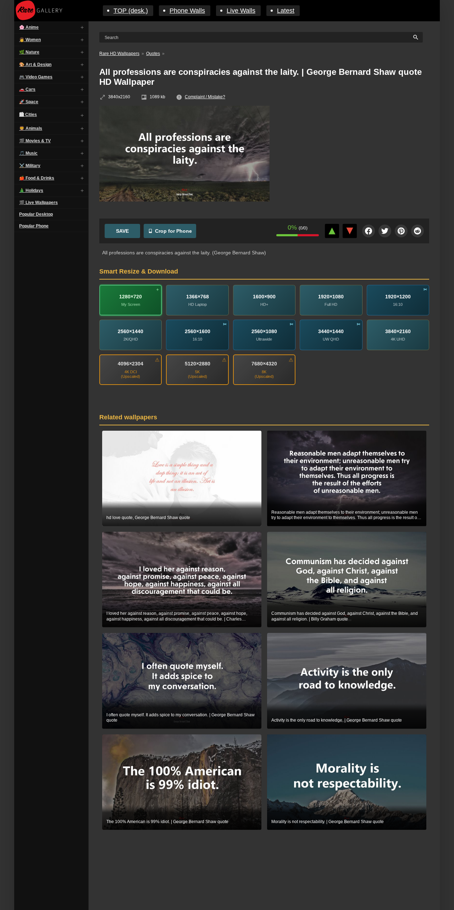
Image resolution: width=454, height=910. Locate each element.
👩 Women (30, 39)
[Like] (332, 231)
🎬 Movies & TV (35, 140)
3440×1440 (331, 331)
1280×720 (130, 296)
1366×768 (197, 296)
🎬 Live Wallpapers (38, 202)
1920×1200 (398, 296)
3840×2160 (398, 331)
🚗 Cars (27, 89)
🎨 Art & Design (35, 64)
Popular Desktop (36, 214)
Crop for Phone (173, 231)
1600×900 (264, 296)
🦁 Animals (30, 128)
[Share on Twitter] (384, 231)
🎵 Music (28, 153)
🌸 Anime (29, 27)
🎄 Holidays (31, 190)
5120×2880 (197, 363)
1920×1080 (331, 296)
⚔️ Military (29, 165)
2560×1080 (264, 331)
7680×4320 (264, 363)
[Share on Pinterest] (401, 231)
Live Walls (241, 10)
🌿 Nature (29, 52)
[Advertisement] (355, 157)
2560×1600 (197, 331)
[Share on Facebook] (368, 231)
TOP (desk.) (131, 10)
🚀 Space (28, 101)
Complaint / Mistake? (205, 96)
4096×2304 (130, 363)
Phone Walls (187, 10)
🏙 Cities (28, 114)
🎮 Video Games (35, 77)
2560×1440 (130, 331)
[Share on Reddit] (417, 231)
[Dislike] (350, 231)
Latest (285, 10)
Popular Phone (34, 226)
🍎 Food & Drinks (36, 178)
